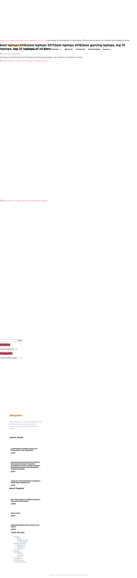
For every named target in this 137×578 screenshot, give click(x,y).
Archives (3, 349)
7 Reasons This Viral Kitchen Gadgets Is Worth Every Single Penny (25, 481)
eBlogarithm (15, 45)
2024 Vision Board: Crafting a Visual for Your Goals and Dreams (25, 500)
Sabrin (13, 503)
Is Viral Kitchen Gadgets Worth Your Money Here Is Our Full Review (24, 449)
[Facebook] (10, 433)
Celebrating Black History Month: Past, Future (25, 525)
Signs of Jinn (15, 513)
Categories (4, 358)
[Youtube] (17, 433)
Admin (13, 453)
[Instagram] (13, 433)
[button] (107, 49)
